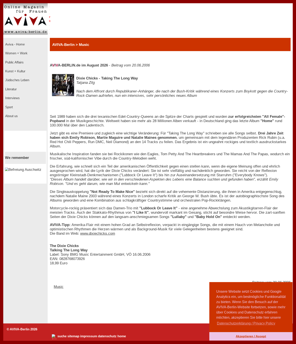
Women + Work (16, 53)
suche (62, 336)
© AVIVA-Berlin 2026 (22, 329)
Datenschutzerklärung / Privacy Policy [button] (246, 323)
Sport (8, 107)
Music (58, 287)
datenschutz (107, 336)
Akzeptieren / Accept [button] (251, 336)
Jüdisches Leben (16, 80)
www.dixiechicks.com (97, 233)
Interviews (12, 98)
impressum (88, 336)
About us (11, 116)
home (121, 336)
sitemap (73, 336)
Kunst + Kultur (14, 71)
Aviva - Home (14, 44)
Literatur (10, 89)
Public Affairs (14, 62)
